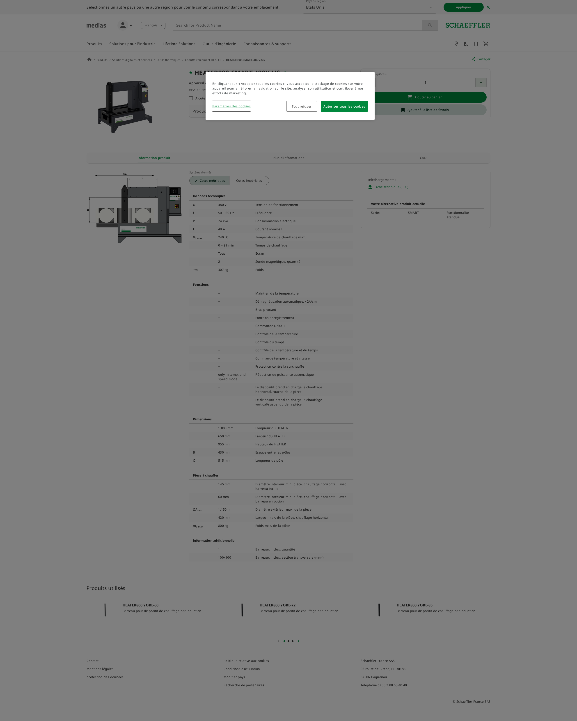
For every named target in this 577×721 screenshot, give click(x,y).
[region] (290, 96)
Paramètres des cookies (231, 106)
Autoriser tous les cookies (344, 106)
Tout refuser (302, 106)
